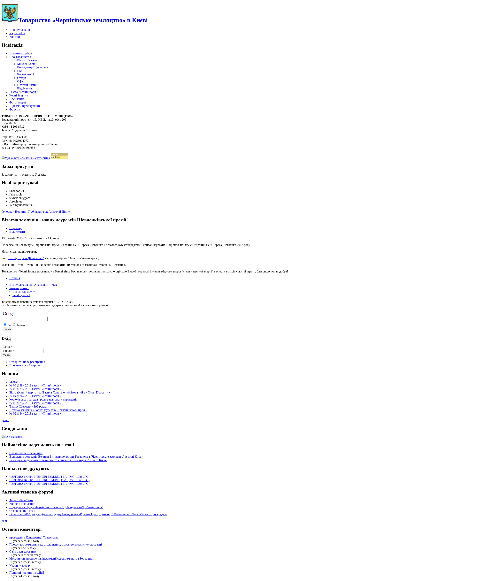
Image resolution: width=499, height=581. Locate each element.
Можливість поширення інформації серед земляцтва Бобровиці (51, 558)
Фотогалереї (17, 102)
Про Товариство (20, 56)
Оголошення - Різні (22, 510)
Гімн (20, 71)
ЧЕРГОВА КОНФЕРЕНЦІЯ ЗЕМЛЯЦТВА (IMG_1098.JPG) (49, 483)
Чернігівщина (18, 95)
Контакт (14, 36)
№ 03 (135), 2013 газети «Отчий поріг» (35, 403)
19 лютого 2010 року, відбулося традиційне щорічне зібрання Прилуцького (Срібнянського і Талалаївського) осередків (88, 514)
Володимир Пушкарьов (33, 67)
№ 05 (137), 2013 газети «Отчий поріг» (35, 389)
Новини (20, 211)
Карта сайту (17, 33)
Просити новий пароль (24, 365)
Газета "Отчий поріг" (23, 92)
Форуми (14, 109)
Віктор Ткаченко (28, 60)
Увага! (13, 382)
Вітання (14, 278)
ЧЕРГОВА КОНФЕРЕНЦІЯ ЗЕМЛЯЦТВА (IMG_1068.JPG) (49, 480)
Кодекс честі (25, 74)
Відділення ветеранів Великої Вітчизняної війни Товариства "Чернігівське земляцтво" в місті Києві (75, 456)
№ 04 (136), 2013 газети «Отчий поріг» (35, 396)
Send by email (21, 295)
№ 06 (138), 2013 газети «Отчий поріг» (35, 385)
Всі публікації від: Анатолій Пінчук (33, 284)
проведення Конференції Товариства (33, 537)
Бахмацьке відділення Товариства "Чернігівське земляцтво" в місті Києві (58, 460)
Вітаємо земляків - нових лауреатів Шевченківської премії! (48, 410)
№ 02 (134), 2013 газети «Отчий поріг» (35, 413)
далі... (5, 420)
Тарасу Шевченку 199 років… (29, 406)
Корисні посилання (22, 503)
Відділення (24, 88)
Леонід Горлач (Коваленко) (26, 258)
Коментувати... (19, 288)
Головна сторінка (20, 53)
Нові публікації (19, 29)
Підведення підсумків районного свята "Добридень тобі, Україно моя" (56, 507)
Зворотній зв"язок (21, 500)
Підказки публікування (24, 106)
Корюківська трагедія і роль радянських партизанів (43, 399)
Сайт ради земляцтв (22, 551)
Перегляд (15, 228)
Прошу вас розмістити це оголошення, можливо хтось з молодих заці (55, 544)
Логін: (7, 346)
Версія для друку (23, 291)
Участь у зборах (19, 565)
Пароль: (8, 350)
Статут (21, 78)
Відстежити (17, 231)
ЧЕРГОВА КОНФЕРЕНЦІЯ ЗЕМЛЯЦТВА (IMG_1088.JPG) (49, 476)
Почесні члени (27, 85)
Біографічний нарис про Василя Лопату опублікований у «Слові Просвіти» (59, 392)
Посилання (16, 99)
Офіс (20, 81)
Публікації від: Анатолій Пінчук (49, 211)
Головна (7, 211)
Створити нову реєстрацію (27, 361)
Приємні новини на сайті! (26, 572)
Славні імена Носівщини (25, 453)
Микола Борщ (26, 63)
